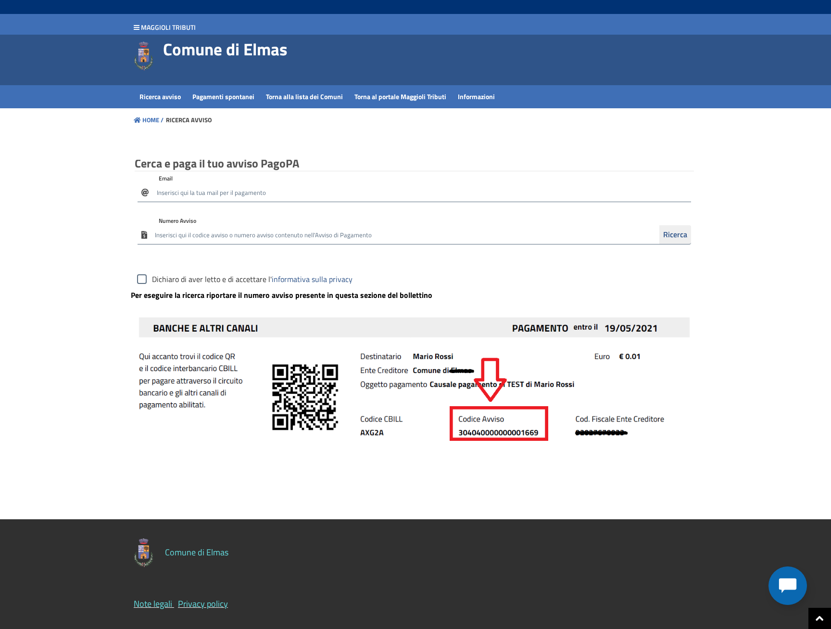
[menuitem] (160, 96)
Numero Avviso (177, 220)
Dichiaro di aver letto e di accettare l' (252, 279)
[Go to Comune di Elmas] (143, 56)
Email (166, 178)
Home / (153, 120)
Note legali (153, 603)
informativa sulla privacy (312, 279)
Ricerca (675, 234)
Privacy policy (203, 603)
